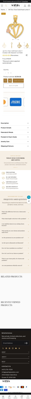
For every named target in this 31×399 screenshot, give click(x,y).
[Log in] (25, 6)
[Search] (6, 6)
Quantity (6, 69)
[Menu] (2, 6)
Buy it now (13, 86)
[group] (4, 45)
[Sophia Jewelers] (15, 5)
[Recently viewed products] (28, 197)
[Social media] (28, 201)
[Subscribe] (26, 343)
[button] (29, 6)
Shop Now (25, 1)
